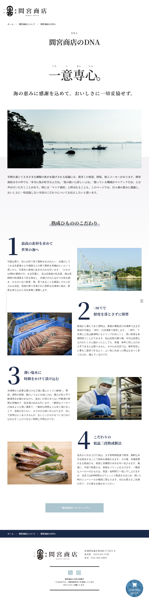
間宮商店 (25, 11)
